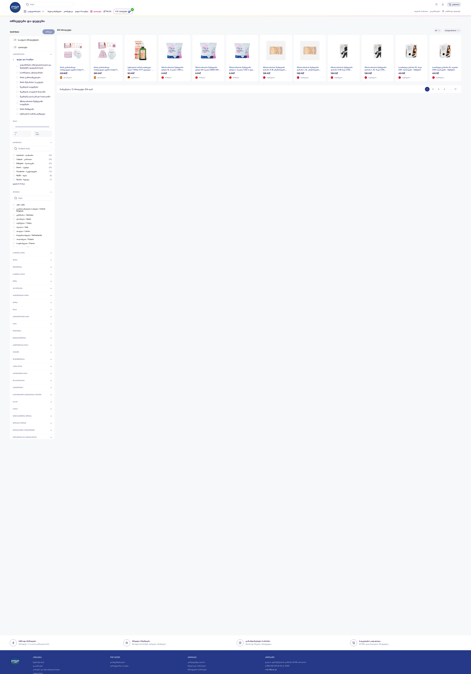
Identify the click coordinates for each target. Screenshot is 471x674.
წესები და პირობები (197, 666)
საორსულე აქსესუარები (31, 72)
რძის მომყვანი (27, 109)
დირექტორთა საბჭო (119, 666)
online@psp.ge (271, 669)
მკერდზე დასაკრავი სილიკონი (35, 96)
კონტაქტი (269, 657)
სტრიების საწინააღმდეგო (32, 114)
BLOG (108, 11)
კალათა (455, 4)
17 (455, 89)
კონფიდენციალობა (196, 662)
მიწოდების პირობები (197, 669)
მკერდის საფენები (29, 87)
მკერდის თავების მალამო (33, 92)
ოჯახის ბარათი (421, 11)
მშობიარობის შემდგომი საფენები (31, 102)
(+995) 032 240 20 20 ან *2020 (277, 666)
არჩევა (48, 32)
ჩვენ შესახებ (38, 662)
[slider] (14, 127)
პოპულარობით (450, 30)
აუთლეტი (97, 11)
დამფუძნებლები (117, 662)
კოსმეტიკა (68, 11)
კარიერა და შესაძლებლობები (46, 669)
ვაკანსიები (435, 11)
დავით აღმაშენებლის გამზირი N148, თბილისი (285, 662)
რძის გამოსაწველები (30, 77)
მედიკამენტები (55, 11)
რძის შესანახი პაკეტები (31, 82)
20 (436, 30)
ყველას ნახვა (19, 184)
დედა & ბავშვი (81, 11)
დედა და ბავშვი (25, 59)
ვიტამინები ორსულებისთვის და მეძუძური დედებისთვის (35, 66)
